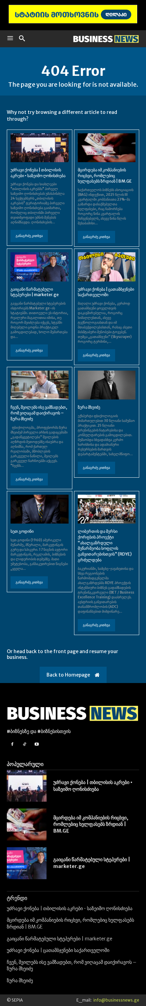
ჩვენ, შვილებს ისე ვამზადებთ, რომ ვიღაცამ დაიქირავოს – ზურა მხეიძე (39, 413)
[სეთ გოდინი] (40, 509)
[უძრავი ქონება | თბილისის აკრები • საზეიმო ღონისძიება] (40, 147)
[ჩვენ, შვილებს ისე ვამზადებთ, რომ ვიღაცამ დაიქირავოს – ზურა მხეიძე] (40, 385)
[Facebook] (12, 744)
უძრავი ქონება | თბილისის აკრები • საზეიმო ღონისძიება (38, 172)
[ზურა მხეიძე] (107, 385)
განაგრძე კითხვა (29, 236)
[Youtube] (36, 744)
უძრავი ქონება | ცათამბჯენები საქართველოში (106, 292)
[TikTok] (24, 744)
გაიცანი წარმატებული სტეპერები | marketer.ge (35, 292)
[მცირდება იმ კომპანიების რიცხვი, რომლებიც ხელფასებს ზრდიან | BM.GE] (107, 147)
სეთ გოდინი (22, 531)
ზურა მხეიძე (89, 407)
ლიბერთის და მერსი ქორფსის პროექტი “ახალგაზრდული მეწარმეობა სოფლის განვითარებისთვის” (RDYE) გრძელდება (105, 545)
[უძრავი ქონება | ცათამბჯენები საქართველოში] (107, 266)
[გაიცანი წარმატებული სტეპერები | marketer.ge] (40, 266)
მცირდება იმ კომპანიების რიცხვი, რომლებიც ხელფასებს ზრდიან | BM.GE (105, 175)
